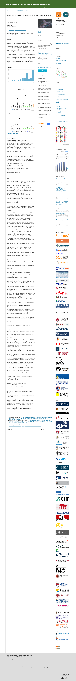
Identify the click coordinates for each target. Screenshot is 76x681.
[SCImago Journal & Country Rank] (62, 43)
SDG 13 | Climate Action (60, 113)
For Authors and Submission (61, 60)
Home (6, 7)
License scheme (40, 73)
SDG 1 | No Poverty (59, 89)
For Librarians (58, 63)
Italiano (57, 50)
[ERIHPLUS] (62, 308)
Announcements (51, 7)
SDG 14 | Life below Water (60, 115)
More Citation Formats (42, 48)
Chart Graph (9, 133)
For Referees (58, 61)
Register (66, 0)
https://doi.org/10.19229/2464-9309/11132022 (17, 30)
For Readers (58, 58)
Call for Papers (43, 7)
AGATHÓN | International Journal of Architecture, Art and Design (28, 4)
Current (26, 7)
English (57, 51)
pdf (40, 31)
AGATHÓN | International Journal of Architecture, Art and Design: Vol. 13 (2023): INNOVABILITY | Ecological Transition (30, 422)
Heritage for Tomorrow (60, 213)
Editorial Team (20, 7)
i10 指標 (57, 158)
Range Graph (15, 133)
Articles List (36, 7)
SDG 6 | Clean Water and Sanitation (62, 97)
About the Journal (12, 7)
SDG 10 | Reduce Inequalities (61, 106)
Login (70, 0)
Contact (61, 7)
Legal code (45, 73)
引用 (57, 154)
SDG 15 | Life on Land (59, 117)
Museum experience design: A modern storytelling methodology (62, 220)
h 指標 (57, 156)
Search (68, 7)
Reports (57, 7)
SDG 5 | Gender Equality (60, 96)
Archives (31, 7)
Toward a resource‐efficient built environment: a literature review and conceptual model (62, 179)
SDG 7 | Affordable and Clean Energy (62, 99)
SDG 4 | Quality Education (60, 94)
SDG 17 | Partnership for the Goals (61, 121)
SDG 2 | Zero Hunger (59, 91)
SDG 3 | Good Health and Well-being (62, 92)
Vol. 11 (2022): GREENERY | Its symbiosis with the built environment (26, 10)
